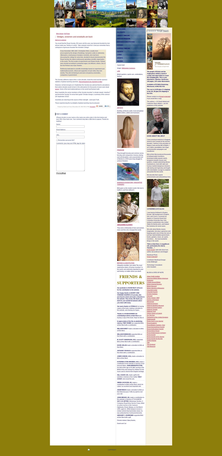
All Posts (67, 33)
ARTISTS (120, 51)
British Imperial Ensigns (154, 284)
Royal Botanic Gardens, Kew (156, 325)
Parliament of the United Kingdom (157, 317)
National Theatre (152, 309)
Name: (58, 124)
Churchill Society (152, 292)
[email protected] (165, 96)
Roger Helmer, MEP (153, 298)
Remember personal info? (66, 140)
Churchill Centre (152, 290)
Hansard (149, 296)
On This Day (151, 315)
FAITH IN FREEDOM (123, 38)
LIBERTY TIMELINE (123, 35)
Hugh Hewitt (151, 250)
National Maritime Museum (155, 305)
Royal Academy (152, 323)
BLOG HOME (121, 29)
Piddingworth (151, 319)
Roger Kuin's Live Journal (155, 321)
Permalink (92, 106)
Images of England (153, 300)
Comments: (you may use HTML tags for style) (70, 143)
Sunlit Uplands (151, 340)
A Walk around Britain (153, 282)
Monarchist (150, 301)
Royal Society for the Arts (155, 339)
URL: (58, 135)
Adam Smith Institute (153, 276)
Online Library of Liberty (154, 313)
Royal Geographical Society (156, 327)
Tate (148, 342)
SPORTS (120, 58)
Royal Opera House (153, 331)
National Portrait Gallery (154, 307)
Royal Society (151, 335)
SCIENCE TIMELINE (123, 48)
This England (151, 344)
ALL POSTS (121, 32)
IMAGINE (120, 61)
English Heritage (152, 294)
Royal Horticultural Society (155, 329)
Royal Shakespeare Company (156, 333)
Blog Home (59, 33)
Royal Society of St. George (155, 337)
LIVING (119, 55)
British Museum (152, 286)
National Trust (151, 311)
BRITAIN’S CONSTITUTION (126, 42)
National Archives (152, 303)
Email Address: (61, 129)
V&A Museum (151, 346)
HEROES (120, 45)
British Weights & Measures (155, 288)
